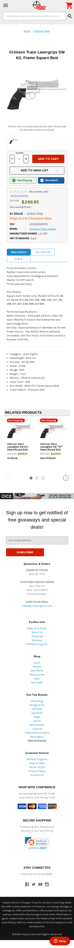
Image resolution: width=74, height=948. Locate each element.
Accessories (37, 674)
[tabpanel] (20, 446)
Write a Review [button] (19, 195)
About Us (37, 632)
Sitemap (37, 640)
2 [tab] (36, 478)
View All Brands (37, 740)
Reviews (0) (42, 252)
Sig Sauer (37, 713)
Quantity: (20, 153)
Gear (37, 678)
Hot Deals (37, 682)
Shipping (37, 636)
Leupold (37, 728)
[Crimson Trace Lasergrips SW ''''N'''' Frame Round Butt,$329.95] (53, 431)
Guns (37, 662)
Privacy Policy (37, 771)
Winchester (37, 724)
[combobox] (34, 16)
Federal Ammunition (37, 732)
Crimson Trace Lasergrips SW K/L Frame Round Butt (17, 447)
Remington (37, 736)
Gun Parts (37, 670)
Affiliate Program (37, 644)
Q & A (19, 259)
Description (19, 252)
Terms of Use (37, 767)
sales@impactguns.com (37, 605)
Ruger (37, 717)
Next (66, 478)
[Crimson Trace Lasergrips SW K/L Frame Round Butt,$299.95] (20, 431)
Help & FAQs (37, 763)
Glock (37, 720)
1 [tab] (31, 478)
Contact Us (37, 775)
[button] (37, 843)
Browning (37, 701)
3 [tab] (43, 478)
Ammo (37, 666)
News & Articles (37, 628)
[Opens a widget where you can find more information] (59, 941)
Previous (8, 478)
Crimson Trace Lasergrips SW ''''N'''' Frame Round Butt (51, 447)
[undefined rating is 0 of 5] (19, 191)
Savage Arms (37, 705)
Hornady (37, 709)
